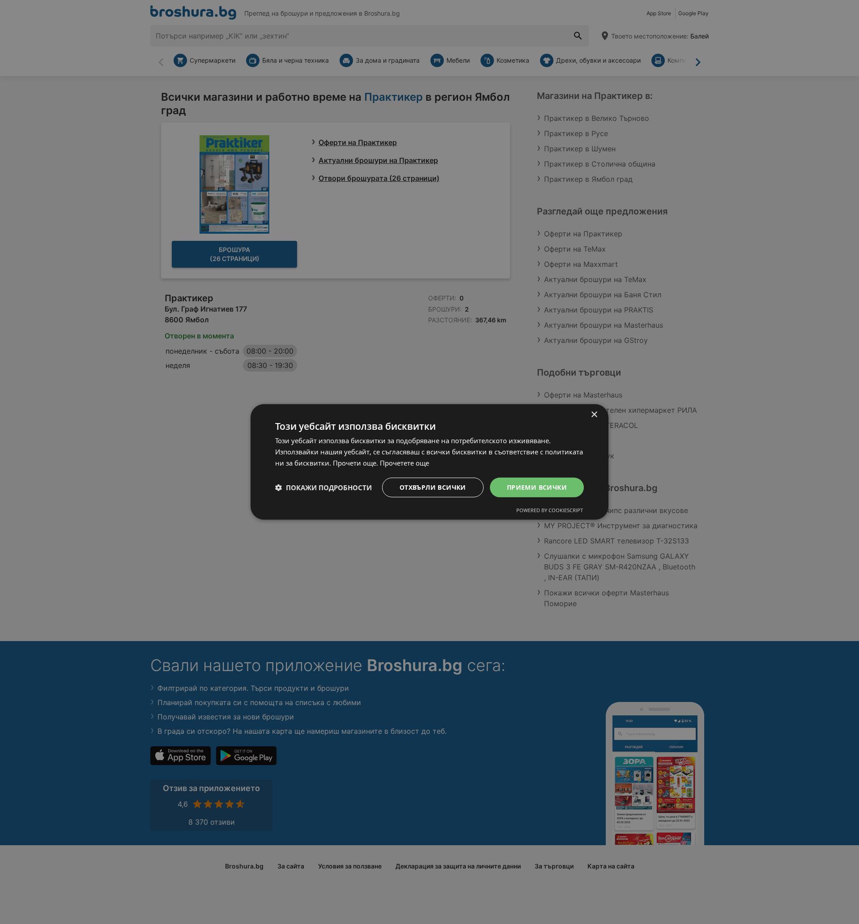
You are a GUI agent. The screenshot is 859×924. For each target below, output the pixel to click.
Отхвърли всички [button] (433, 487)
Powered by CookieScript (549, 510)
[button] (323, 487)
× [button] (594, 414)
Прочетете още (404, 462)
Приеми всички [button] (537, 487)
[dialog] (429, 462)
